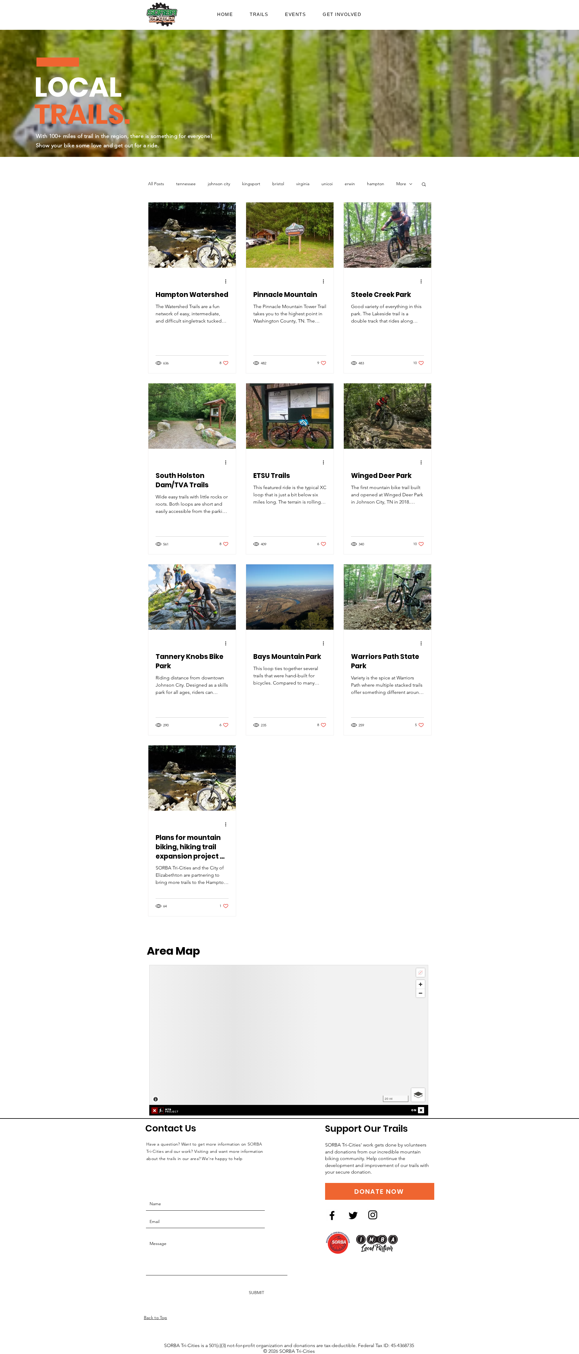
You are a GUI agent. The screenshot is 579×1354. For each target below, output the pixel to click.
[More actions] (227, 281)
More (401, 183)
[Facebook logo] (332, 1215)
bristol (278, 183)
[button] (342, 14)
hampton (375, 183)
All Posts (156, 183)
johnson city (219, 183)
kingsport (251, 183)
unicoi (327, 183)
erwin (350, 183)
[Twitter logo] (353, 1215)
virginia (302, 183)
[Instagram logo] (373, 1215)
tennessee (186, 183)
